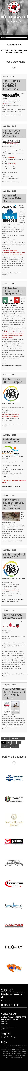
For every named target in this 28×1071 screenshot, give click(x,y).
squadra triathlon (19, 1047)
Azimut (11, 1057)
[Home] (14, 7)
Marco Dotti (16, 1053)
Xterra (11, 1055)
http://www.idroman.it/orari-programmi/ (13, 182)
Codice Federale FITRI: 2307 (13, 1017)
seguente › (6, 746)
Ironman (24, 1051)
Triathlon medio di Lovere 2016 (14, 556)
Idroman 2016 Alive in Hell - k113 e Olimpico (13, 133)
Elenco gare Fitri (14, 44)
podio (3, 1053)
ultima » (15, 746)
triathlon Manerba (17, 1055)
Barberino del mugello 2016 (11, 441)
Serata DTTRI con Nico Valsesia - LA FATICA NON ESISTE (14, 693)
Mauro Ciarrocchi (19, 1049)
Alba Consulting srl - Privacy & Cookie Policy (15, 992)
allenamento (4, 1049)
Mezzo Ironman (11, 1047)
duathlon (8, 1055)
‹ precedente (15, 738)
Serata (13, 1049)
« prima (5, 738)
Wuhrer (21, 1053)
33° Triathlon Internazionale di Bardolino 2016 (13, 291)
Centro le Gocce (9, 1053)
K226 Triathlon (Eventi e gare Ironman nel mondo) (14, 51)
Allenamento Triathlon (7, 1045)
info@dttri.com (4, 1028)
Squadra (9, 1049)
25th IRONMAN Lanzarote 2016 (12, 616)
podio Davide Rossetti (18, 1045)
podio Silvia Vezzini (18, 1057)
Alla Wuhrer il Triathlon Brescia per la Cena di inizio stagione (13, 504)
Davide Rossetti (9, 1051)
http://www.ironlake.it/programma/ (12, 486)
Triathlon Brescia (17, 1051)
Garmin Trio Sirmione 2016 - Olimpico (12, 198)
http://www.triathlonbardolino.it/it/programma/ (12, 365)
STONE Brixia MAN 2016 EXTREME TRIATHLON (11, 85)
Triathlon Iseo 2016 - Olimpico (12, 381)
